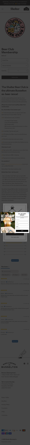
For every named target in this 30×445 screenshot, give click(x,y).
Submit (22, 230)
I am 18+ (17, 226)
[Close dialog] (28, 213)
